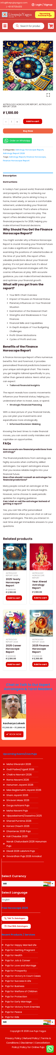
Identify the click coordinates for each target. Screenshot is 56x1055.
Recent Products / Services (18, 934)
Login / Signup (44, 4)
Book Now (15, 734)
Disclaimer (27, 1042)
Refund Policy (31, 1038)
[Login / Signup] (33, 4)
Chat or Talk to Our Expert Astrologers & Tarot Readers (28, 686)
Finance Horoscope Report (16, 160)
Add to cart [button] (13, 597)
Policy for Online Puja (32, 1047)
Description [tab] (10, 175)
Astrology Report (17, 156)
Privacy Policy (13, 1038)
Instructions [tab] (10, 181)
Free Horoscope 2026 (15, 908)
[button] (5, 26)
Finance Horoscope (36, 156)
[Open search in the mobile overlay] (28, 26)
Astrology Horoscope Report (20, 104)
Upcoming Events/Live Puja (20, 754)
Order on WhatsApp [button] (20, 140)
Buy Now (28, 130)
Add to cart (32, 121)
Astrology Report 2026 (14, 153)
